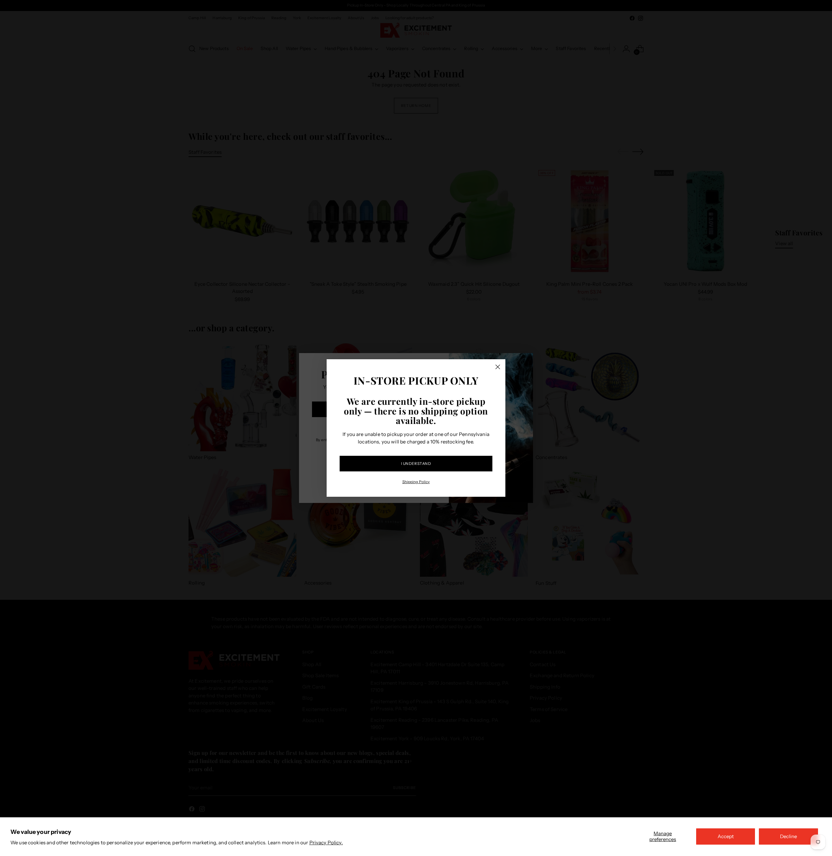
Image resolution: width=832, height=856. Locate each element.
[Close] (498, 367)
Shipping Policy (416, 482)
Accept (726, 836)
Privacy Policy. (326, 842)
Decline (788, 836)
